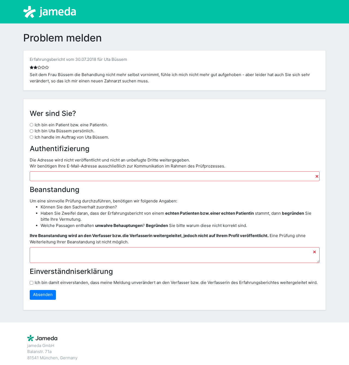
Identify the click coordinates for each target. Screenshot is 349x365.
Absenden (43, 294)
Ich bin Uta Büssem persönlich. (64, 130)
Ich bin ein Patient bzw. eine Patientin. (71, 124)
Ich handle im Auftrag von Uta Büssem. (72, 137)
